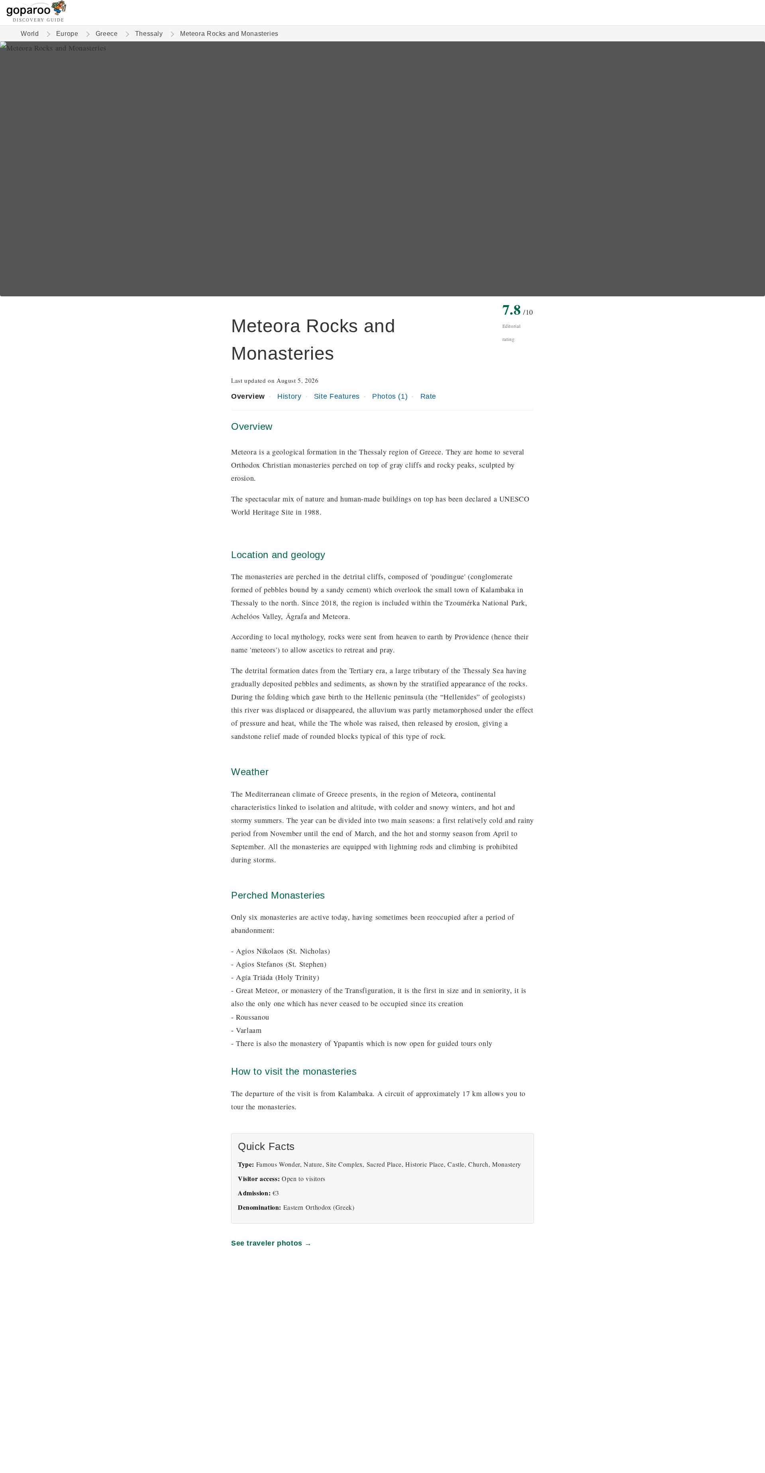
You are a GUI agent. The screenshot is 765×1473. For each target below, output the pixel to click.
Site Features (337, 396)
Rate (428, 396)
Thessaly (149, 33)
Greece (107, 33)
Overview (248, 396)
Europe (67, 33)
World (30, 33)
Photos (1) (390, 396)
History (289, 396)
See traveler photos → (271, 1243)
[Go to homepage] (36, 14)
